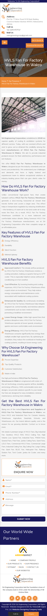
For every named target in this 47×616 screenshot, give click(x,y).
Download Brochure (34, 45)
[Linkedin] (29, 598)
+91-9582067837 (14, 30)
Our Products (14, 564)
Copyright (5, 604)
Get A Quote (37, 40)
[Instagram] (35, 598)
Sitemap (11, 567)
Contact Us (33, 567)
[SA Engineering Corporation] (13, 9)
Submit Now (23, 519)
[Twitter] (18, 598)
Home (4, 81)
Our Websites (23, 570)
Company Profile (27, 560)
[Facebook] (11, 598)
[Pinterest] (23, 598)
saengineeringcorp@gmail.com (19, 35)
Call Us (15, 614)
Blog (21, 567)
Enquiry (31, 614)
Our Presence (14, 81)
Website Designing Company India (27, 609)
